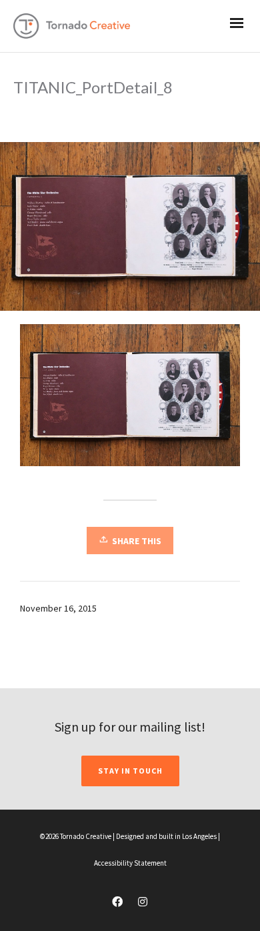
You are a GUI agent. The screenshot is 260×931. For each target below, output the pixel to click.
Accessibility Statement (130, 863)
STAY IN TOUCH (130, 771)
